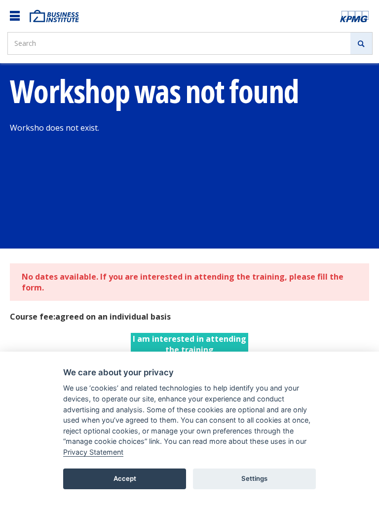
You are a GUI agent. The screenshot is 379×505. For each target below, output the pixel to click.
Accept (125, 478)
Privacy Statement (93, 452)
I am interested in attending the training (189, 344)
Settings (254, 478)
